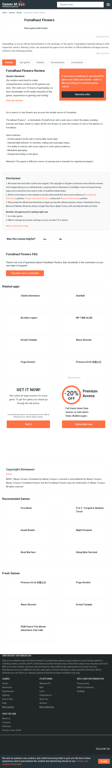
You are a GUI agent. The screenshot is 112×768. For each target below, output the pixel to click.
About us (6, 718)
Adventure (7, 687)
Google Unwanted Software (37, 198)
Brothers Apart (29, 317)
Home (4, 13)
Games (12, 13)
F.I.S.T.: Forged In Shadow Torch (90, 510)
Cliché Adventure (30, 295)
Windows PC (45, 683)
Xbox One (44, 699)
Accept (104, 761)
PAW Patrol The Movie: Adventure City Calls (33, 628)
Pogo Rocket (28, 362)
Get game (25, 62)
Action (19, 13)
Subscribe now (83, 424)
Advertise (6, 726)
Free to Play (7, 699)
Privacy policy (83, 683)
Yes (44, 239)
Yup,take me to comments (25, 273)
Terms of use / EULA (11, 730)
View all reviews (14, 100)
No (60, 239)
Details (40, 62)
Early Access (8, 691)
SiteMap (81, 691)
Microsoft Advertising (70, 198)
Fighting (5, 695)
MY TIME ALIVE (84, 317)
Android (43, 703)
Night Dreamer (84, 530)
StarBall (80, 295)
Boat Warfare (28, 552)
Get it (28, 424)
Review (9, 62)
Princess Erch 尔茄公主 (88, 362)
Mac (41, 687)
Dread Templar (29, 340)
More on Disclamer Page (17, 226)
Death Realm (28, 530)
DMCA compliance (85, 687)
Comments (77, 62)
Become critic (82, 94)
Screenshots (57, 62)
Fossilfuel (26, 508)
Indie (4, 703)
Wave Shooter (84, 340)
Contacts (6, 722)
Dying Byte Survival (86, 552)
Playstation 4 (45, 695)
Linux (42, 691)
